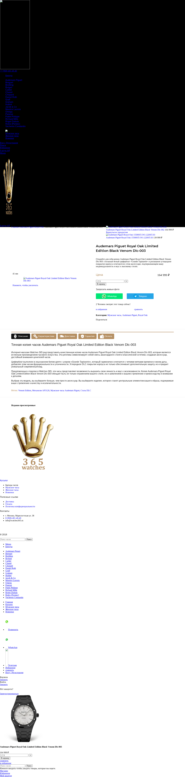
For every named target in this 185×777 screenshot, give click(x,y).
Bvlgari (8, 87)
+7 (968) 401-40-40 (8, 71)
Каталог (4, 480)
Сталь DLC (86, 390)
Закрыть (4, 679)
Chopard (9, 95)
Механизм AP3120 (40, 390)
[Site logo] (15, 68)
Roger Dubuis (12, 121)
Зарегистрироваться (9, 694)
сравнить (9, 670)
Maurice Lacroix (13, 109)
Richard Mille (11, 119)
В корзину (101, 284)
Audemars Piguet (13, 80)
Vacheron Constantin (15, 126)
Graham (9, 102)
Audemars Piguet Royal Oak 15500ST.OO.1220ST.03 (129, 237)
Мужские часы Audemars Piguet (65, 390)
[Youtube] (10, 527)
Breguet (9, 82)
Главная (15, 227)
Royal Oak (39, 227)
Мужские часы (114, 315)
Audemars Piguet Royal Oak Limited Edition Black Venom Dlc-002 (135, 230)
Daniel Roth (11, 97)
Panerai (9, 114)
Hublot (8, 104)
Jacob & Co (11, 107)
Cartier (8, 90)
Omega (8, 112)
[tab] (20, 336)
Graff (7, 99)
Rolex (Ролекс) (12, 124)
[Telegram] (3, 527)
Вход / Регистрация (14, 672)
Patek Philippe (12, 116)
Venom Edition (24, 390)
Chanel (8, 92)
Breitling (9, 85)
